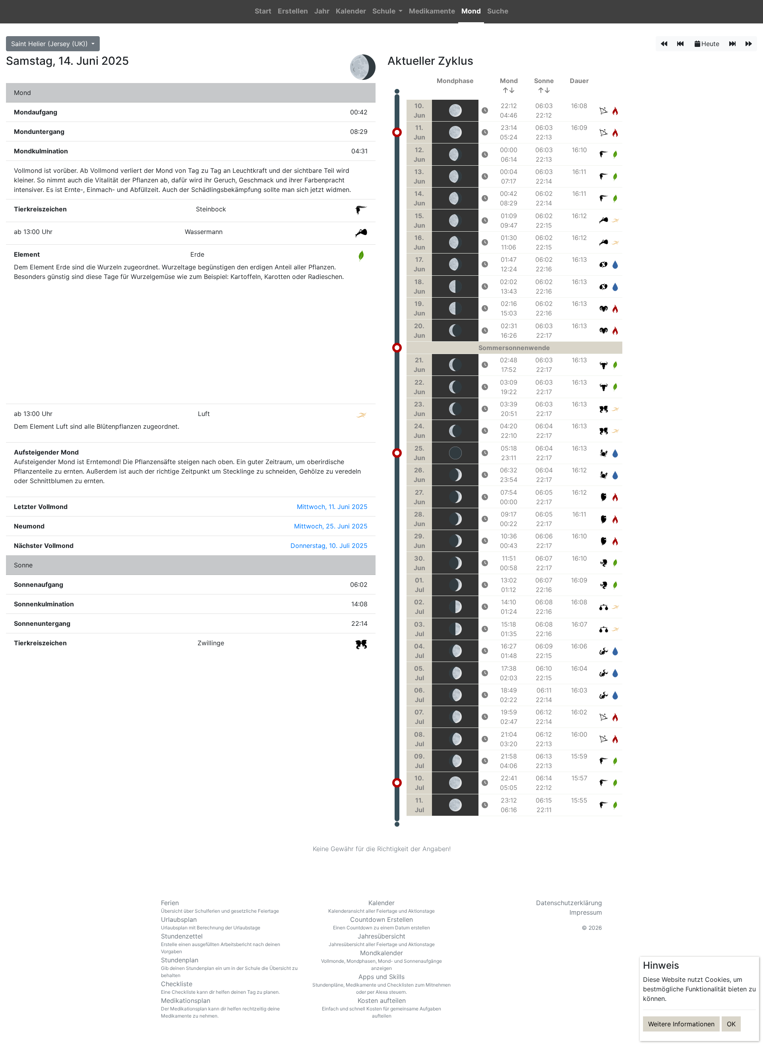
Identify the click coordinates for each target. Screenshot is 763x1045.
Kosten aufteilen (381, 1008)
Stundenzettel (220, 943)
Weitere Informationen (681, 1024)
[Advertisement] (191, 343)
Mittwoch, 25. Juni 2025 (331, 526)
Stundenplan (229, 967)
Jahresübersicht (382, 939)
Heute (710, 44)
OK (731, 1024)
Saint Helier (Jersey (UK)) (50, 44)
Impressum (585, 912)
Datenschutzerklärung (569, 903)
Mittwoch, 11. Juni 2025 (332, 507)
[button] (387, 11)
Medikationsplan (220, 1008)
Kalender (381, 906)
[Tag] (664, 43)
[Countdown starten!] (485, 110)
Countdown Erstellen (381, 923)
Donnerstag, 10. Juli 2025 (329, 546)
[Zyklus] (680, 43)
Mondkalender (381, 960)
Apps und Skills (381, 984)
